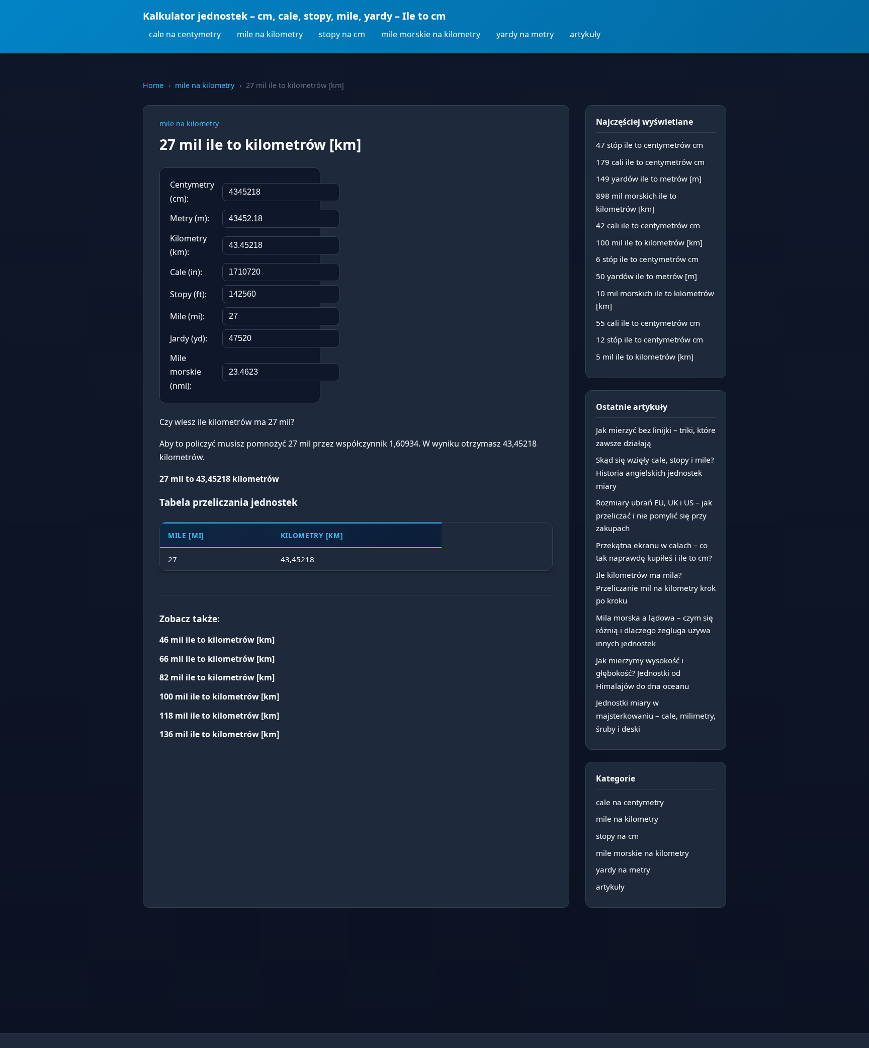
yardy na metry (525, 34)
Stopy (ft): (188, 294)
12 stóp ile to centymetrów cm (649, 339)
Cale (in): (186, 272)
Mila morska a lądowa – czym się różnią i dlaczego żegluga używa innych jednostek (654, 630)
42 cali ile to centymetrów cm (648, 225)
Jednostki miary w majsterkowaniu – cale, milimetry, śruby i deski (656, 715)
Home (153, 85)
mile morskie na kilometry (430, 34)
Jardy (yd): (188, 338)
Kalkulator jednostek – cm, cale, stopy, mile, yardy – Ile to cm (294, 16)
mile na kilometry (270, 34)
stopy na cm (342, 34)
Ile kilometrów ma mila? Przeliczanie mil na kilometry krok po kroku (656, 587)
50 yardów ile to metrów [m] (646, 276)
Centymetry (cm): (192, 191)
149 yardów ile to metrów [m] (649, 178)
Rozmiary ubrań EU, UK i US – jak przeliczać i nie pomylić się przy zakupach (654, 515)
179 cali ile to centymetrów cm (650, 162)
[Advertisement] (477, 233)
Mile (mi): (187, 316)
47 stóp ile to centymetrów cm (649, 145)
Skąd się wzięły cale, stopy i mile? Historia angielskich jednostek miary (655, 472)
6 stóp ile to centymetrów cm (647, 259)
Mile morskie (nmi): (185, 372)
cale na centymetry (185, 34)
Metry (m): (189, 218)
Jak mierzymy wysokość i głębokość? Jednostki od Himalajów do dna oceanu (642, 673)
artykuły (585, 34)
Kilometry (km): (188, 245)
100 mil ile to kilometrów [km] (649, 242)
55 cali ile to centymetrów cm (648, 323)
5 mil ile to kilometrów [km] (644, 357)
